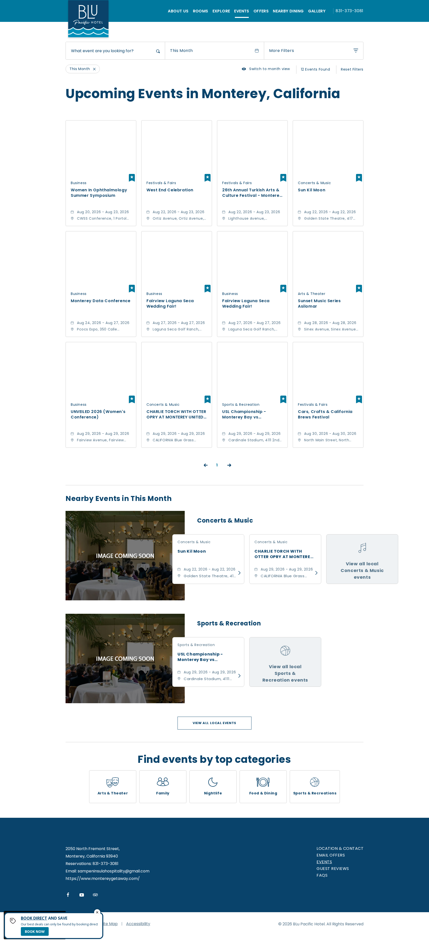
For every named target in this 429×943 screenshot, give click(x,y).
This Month (181, 50)
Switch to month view (266, 69)
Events (241, 11)
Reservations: (79, 863)
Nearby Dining (288, 11)
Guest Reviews (333, 868)
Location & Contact (340, 848)
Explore (221, 11)
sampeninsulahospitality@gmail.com (113, 871)
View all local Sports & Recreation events (285, 673)
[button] (214, 723)
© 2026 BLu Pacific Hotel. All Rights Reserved (320, 924)
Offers (261, 11)
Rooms (200, 11)
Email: (71, 871)
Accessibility (138, 924)
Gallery (317, 11)
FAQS (322, 875)
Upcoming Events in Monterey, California (203, 93)
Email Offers (331, 855)
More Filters (281, 50)
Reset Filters (352, 69)
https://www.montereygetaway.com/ (103, 878)
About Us (178, 11)
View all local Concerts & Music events (362, 570)
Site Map (109, 924)
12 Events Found (315, 69)
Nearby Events (119, 498)
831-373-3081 (349, 11)
